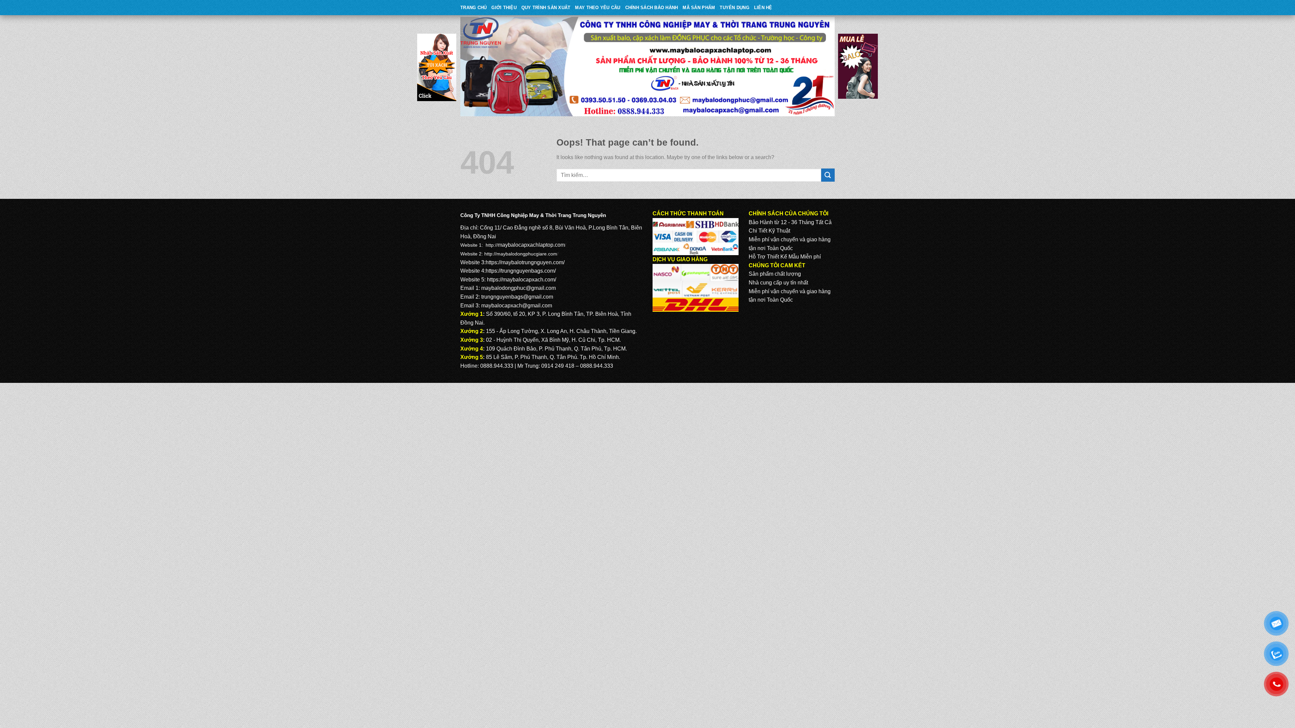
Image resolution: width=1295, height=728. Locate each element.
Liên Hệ (763, 7)
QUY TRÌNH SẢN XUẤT (546, 7)
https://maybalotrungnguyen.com (524, 262)
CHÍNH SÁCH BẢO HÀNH (651, 7)
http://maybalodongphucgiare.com (520, 253)
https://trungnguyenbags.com (520, 271)
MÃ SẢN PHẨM (699, 7)
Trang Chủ (473, 7)
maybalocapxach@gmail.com (516, 305)
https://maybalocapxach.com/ (521, 279)
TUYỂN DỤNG (734, 7)
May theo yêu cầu (597, 7)
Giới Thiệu (504, 7)
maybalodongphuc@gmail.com (518, 288)
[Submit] (828, 175)
